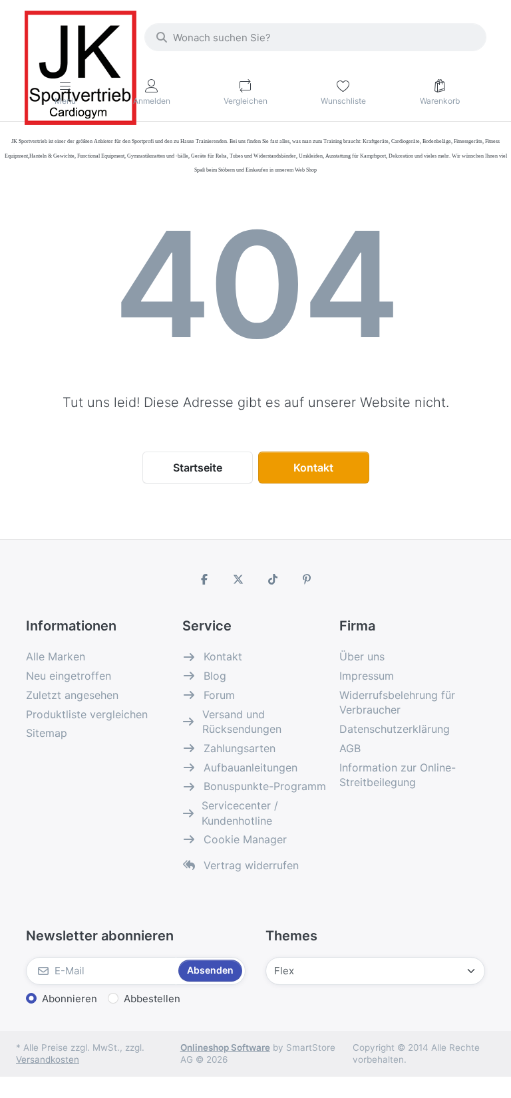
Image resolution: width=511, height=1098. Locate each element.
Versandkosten (47, 1059)
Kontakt (313, 467)
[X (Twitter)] (238, 579)
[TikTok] (272, 579)
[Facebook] (204, 579)
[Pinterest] (307, 579)
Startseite (197, 467)
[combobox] (315, 37)
